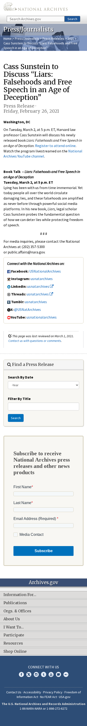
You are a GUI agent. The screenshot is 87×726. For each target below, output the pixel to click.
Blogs (58, 674)
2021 (71, 38)
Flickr (66, 674)
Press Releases (53, 38)
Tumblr (43, 674)
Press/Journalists (27, 38)
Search (72, 19)
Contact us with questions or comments (34, 341)
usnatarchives (42, 278)
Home (7, 38)
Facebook (21, 674)
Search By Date (20, 377)
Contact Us (13, 692)
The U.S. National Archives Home (35, 7)
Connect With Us (43, 667)
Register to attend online (55, 145)
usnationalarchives (41, 317)
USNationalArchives (45, 271)
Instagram (36, 674)
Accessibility (32, 692)
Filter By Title (19, 398)
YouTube (51, 674)
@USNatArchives (27, 309)
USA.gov (65, 697)
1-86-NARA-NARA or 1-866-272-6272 (43, 708)
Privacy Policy (52, 692)
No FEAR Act (48, 697)
